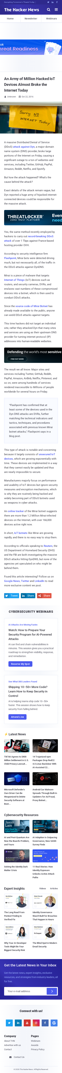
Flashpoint (10, 258)
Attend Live (17, 717)
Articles (54, 888)
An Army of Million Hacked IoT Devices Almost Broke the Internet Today (29, 84)
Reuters (48, 545)
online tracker (16, 511)
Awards (34, 1045)
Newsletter (31, 18)
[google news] (53, 1023)
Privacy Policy (37, 1049)
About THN (9, 1041)
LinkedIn (39, 581)
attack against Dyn (24, 146)
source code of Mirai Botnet (32, 306)
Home (10, 18)
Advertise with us (12, 1045)
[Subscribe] (52, 991)
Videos (42, 888)
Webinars (51, 18)
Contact (8, 1049)
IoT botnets (20, 533)
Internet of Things (14, 279)
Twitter (25, 581)
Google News (12, 581)
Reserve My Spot (20, 664)
